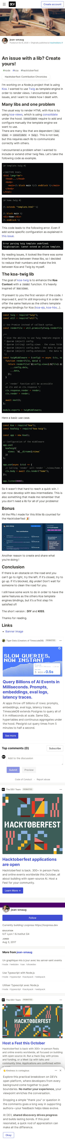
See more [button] (10, 735)
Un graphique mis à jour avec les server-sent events (32, 962)
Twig (32, 88)
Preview (29, 769)
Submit (13, 769)
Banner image (14, 631)
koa (15, 70)
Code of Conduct (23, 779)
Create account (52, 4)
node (6, 70)
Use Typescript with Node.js (23, 974)
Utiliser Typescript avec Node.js (23, 987)
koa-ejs (40, 307)
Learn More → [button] (13, 890)
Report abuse (43, 779)
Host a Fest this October (23, 1043)
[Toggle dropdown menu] (60, 640)
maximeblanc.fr (56, 43)
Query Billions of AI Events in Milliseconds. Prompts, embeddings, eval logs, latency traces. (31, 689)
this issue (8, 236)
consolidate (50, 114)
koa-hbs (51, 307)
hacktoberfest (30, 70)
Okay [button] (8, 1135)
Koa (4, 88)
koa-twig (23, 280)
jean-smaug (17, 39)
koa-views (16, 114)
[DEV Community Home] (12, 4)
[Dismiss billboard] (60, 1070)
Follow (32, 917)
